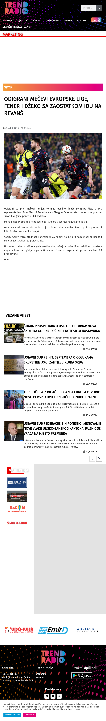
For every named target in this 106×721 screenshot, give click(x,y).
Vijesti (20, 20)
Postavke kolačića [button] (12, 715)
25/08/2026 (91, 383)
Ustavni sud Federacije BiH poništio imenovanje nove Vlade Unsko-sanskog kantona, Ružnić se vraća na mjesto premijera (62, 428)
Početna (7, 20)
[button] (8, 630)
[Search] (99, 8)
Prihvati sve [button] (29, 715)
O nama (68, 20)
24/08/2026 (91, 451)
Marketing (53, 20)
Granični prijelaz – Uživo (16, 26)
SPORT (9, 87)
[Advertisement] (53, 58)
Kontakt (81, 20)
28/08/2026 (91, 349)
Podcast (37, 20)
